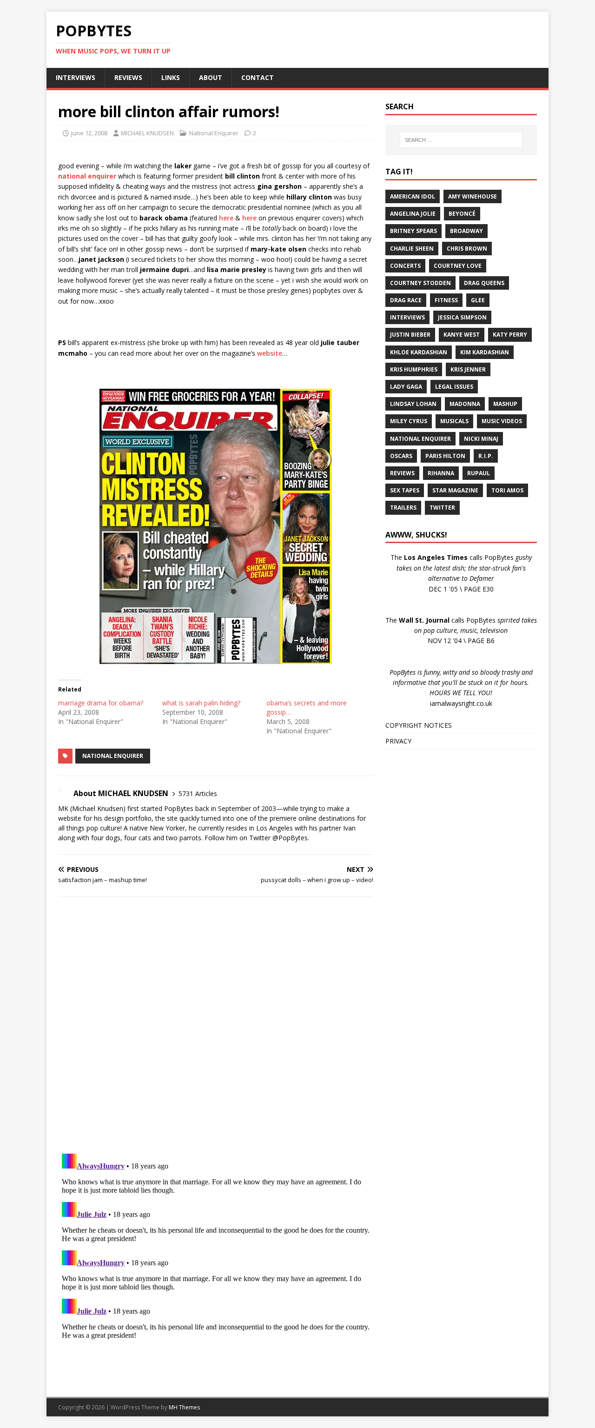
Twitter (442, 507)
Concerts (405, 266)
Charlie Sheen (412, 248)
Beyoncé (462, 214)
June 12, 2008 (89, 133)
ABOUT (210, 77)
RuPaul (478, 473)
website (269, 353)
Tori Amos (507, 490)
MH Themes (184, 1407)
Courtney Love (458, 266)
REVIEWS (128, 77)
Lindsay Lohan (413, 404)
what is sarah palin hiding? (201, 702)
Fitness (446, 300)
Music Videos (502, 421)
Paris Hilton (445, 456)
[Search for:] (461, 140)
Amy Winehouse (472, 196)
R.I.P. (485, 456)
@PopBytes (290, 837)
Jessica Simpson (462, 317)
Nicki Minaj (481, 439)
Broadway (466, 231)
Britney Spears (413, 231)
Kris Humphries (413, 369)
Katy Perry (510, 335)
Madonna (465, 404)
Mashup (505, 404)
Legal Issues (454, 387)
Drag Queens (484, 283)
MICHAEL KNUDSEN (147, 133)
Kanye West (461, 335)
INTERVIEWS (75, 77)
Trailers (403, 507)
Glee (478, 300)
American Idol (412, 196)
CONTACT (257, 77)
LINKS (170, 77)
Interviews (407, 317)
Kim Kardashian (484, 352)
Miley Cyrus (408, 421)
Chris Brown (467, 248)
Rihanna (441, 473)
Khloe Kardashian (418, 352)
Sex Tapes (404, 490)
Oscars (401, 456)
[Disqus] (215, 1025)
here (226, 217)
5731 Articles (197, 793)
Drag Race (406, 300)
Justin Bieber (410, 335)
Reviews (402, 473)
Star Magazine (455, 490)
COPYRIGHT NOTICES (418, 725)
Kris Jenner (468, 369)
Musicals (454, 421)
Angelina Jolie (413, 214)
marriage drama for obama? (100, 702)
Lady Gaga (406, 387)
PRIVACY (398, 741)
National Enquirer (213, 133)
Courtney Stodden (420, 283)
